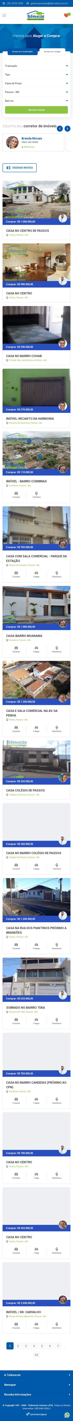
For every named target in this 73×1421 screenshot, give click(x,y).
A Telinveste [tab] (12, 1375)
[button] (60, 129)
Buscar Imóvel (37, 110)
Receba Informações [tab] (17, 1394)
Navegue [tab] (10, 1385)
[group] (33, 142)
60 (36, 1355)
